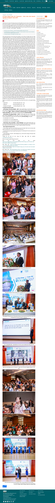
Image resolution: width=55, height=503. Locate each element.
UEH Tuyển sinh (22, 490)
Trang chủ (6, 1)
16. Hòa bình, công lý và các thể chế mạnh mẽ (44, 53)
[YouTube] (6, 501)
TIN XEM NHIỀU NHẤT (41, 18)
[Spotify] (8, 501)
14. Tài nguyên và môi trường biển (42, 50)
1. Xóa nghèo (39, 32)
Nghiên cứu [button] (23, 7)
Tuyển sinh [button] (18, 7)
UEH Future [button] (44, 7)
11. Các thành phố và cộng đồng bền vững (43, 46)
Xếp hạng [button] (39, 7)
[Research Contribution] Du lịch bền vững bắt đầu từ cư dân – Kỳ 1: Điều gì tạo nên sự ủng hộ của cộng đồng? (44, 78)
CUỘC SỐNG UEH (40, 57)
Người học (16, 1)
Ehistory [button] (10, 10)
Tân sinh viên (11, 1)
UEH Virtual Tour (31, 490)
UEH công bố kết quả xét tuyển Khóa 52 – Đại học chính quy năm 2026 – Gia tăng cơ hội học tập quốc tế (44, 21)
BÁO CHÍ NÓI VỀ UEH (41, 82)
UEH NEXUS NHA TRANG (41, 110)
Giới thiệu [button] (6, 7)
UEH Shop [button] (6, 10)
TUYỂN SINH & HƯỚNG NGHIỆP (43, 93)
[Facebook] (4, 501)
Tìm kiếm (51, 1)
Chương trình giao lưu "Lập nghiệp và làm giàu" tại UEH (12, 34)
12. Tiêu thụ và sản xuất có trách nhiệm (43, 47)
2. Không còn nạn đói (40, 33)
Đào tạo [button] (29, 7)
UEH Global (31, 492)
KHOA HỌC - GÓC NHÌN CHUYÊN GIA (44, 68)
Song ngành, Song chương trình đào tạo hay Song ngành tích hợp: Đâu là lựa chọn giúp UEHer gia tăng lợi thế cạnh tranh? (44, 96)
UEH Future (21, 492)
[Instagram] (11, 501)
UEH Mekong (38, 1)
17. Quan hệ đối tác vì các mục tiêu (42, 54)
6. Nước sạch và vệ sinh (40, 39)
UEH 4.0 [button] (48, 7)
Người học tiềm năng (28, 1)
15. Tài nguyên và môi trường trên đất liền (43, 51)
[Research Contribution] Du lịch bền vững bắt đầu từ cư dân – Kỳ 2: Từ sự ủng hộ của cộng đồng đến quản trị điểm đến (44, 71)
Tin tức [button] (10, 7)
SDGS (38, 30)
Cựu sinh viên (21, 1)
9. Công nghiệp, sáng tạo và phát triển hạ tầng (44, 43)
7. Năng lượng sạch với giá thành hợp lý (43, 40)
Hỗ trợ (43, 1)
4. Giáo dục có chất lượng (41, 36)
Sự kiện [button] (14, 7)
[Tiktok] (13, 501)
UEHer (34, 1)
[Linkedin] (10, 501)
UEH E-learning (40, 490)
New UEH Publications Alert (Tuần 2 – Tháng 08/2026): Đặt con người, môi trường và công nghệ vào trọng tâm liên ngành (44, 75)
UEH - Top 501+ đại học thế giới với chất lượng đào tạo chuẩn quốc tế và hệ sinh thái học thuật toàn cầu (44, 85)
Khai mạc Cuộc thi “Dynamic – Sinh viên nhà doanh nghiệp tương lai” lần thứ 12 (16, 30)
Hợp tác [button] (34, 7)
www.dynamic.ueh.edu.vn (7, 137)
